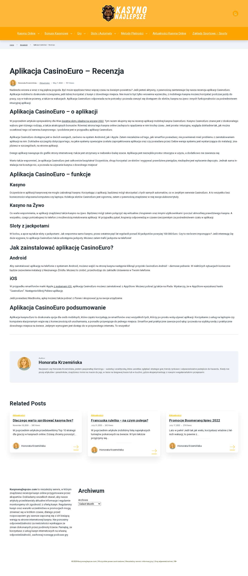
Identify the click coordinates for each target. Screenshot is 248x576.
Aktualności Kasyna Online (169, 33)
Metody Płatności (132, 33)
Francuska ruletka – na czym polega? (119, 420)
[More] (76, 446)
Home (12, 45)
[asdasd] (235, 13)
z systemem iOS (63, 286)
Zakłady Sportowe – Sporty (209, 33)
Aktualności (24, 45)
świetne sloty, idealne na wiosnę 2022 (83, 121)
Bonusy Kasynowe (56, 33)
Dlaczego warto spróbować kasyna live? (43, 420)
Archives (83, 500)
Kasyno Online (26, 33)
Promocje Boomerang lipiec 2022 (194, 420)
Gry (79, 33)
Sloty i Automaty (101, 33)
